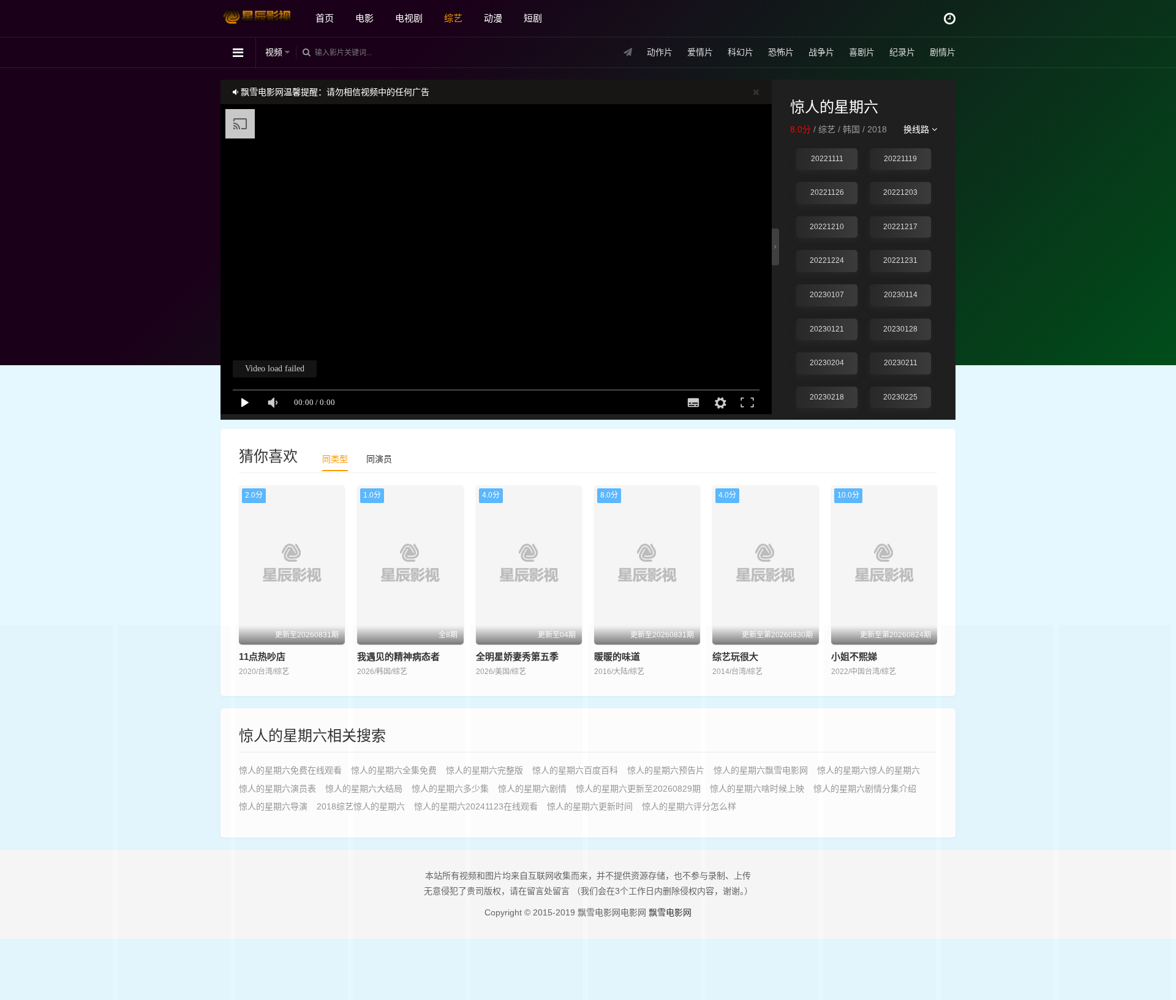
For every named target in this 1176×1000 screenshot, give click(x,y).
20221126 (827, 192)
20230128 (900, 329)
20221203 (900, 192)
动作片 (660, 52)
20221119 (900, 158)
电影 (364, 18)
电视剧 (409, 18)
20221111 (827, 158)
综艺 (453, 18)
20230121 (827, 329)
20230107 (827, 294)
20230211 (901, 362)
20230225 (900, 397)
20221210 (827, 226)
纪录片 (902, 52)
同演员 (379, 459)
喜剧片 (862, 52)
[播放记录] (950, 18)
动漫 (493, 18)
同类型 (335, 459)
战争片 (821, 52)
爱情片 (700, 52)
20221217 (900, 226)
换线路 (917, 129)
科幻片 (740, 52)
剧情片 (943, 52)
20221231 (900, 260)
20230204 (827, 362)
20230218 (827, 397)
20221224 (827, 260)
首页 (324, 18)
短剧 (533, 18)
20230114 (901, 294)
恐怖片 (781, 52)
